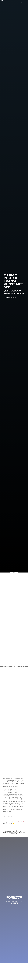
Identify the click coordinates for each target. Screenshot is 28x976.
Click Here (14, 903)
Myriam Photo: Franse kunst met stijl (13, 281)
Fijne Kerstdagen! (10, 297)
